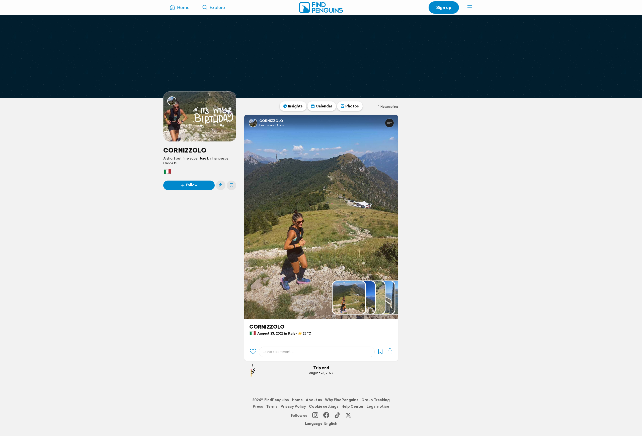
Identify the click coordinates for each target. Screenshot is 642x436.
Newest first (389, 107)
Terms (272, 406)
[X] (348, 415)
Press (258, 406)
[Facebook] (326, 415)
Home (297, 399)
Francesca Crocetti (273, 125)
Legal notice (378, 406)
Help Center (353, 406)
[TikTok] (337, 415)
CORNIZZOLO (184, 150)
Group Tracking (375, 399)
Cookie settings (324, 406)
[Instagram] (315, 415)
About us (314, 399)
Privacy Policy (293, 406)
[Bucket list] (231, 185)
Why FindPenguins (341, 399)
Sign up (443, 7)
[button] (470, 7)
